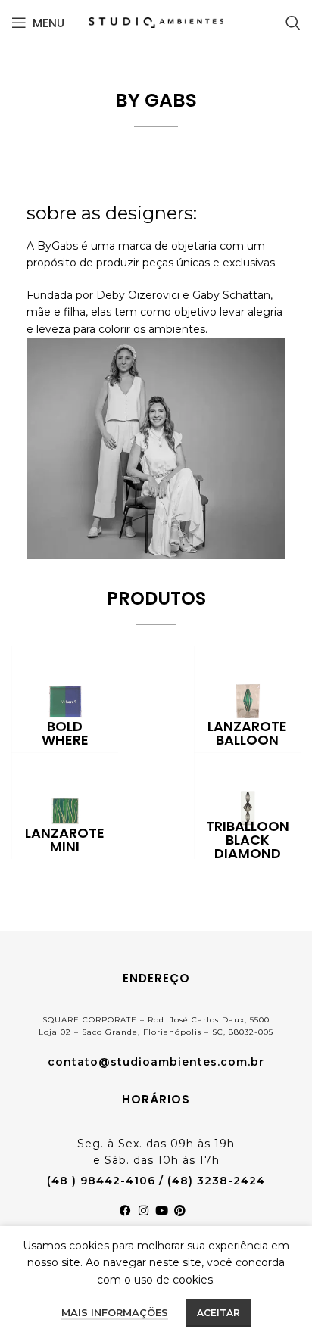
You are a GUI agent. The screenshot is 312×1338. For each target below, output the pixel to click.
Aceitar (218, 1312)
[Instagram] (147, 1214)
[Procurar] (293, 23)
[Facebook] (129, 1214)
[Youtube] (165, 1214)
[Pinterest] (183, 1214)
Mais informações (114, 1312)
